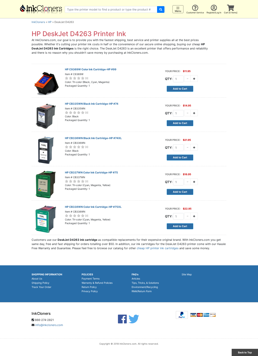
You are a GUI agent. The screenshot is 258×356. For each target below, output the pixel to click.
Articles (136, 278)
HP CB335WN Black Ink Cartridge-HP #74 (91, 103)
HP (50, 22)
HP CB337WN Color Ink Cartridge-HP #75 (91, 172)
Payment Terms (91, 278)
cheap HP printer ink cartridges (157, 248)
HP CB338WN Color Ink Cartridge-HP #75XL (93, 207)
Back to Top (245, 352)
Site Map (187, 274)
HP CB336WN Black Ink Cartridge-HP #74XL (93, 138)
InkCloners (38, 22)
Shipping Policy (40, 282)
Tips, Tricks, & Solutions (145, 282)
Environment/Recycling (145, 287)
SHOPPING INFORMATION (47, 274)
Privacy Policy (90, 291)
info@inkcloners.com (49, 325)
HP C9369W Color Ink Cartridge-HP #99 (90, 69)
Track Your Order (41, 287)
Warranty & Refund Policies (97, 282)
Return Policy (89, 287)
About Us (37, 278)
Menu (178, 10)
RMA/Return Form (142, 291)
